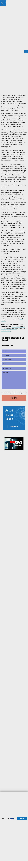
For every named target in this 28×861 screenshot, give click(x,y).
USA (3, 818)
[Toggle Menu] (25, 51)
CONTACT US (22, 818)
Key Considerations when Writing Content (13, 328)
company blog (6, 331)
